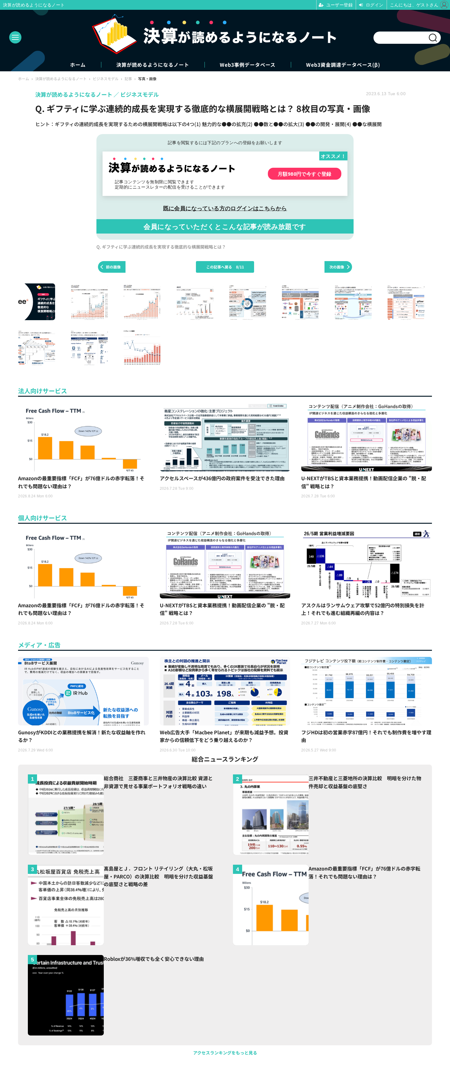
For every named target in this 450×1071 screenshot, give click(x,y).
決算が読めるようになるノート (152, 65)
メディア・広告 (39, 644)
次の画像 (336, 266)
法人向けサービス (42, 390)
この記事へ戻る (225, 266)
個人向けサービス (42, 517)
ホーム (78, 65)
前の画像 (113, 266)
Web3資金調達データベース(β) (343, 65)
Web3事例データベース (248, 65)
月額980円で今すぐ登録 (305, 173)
